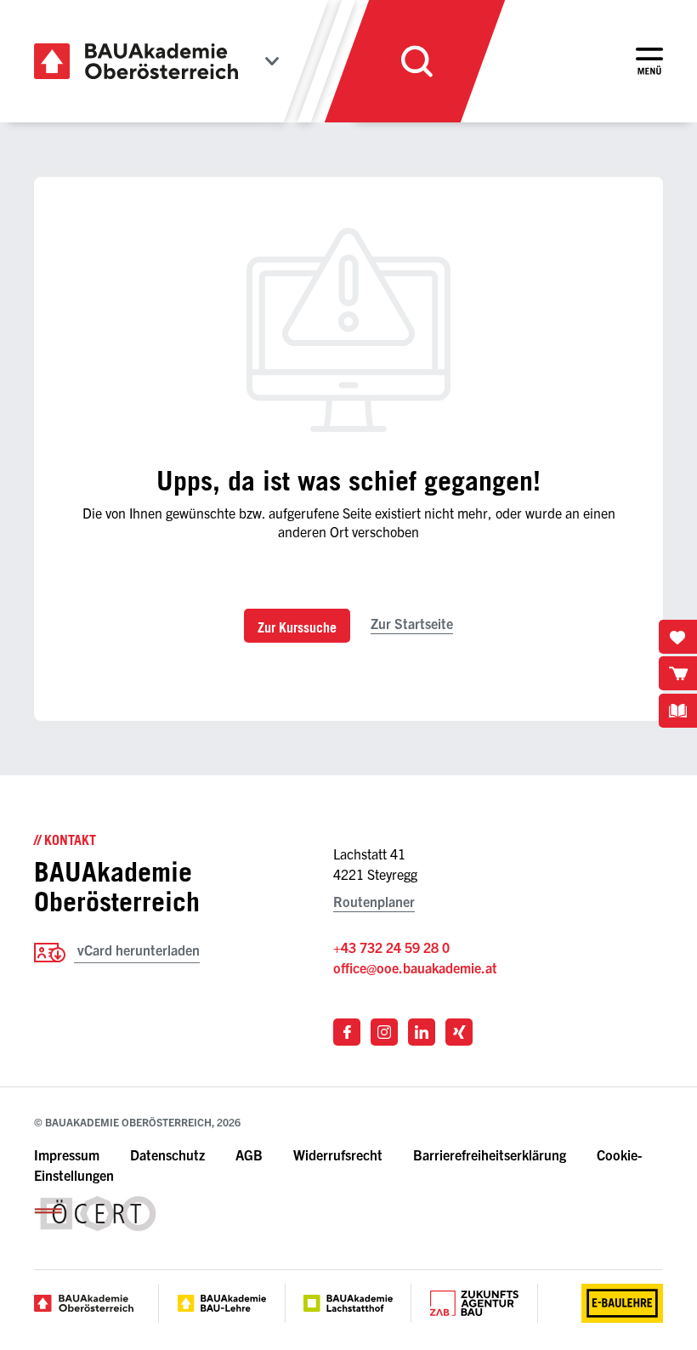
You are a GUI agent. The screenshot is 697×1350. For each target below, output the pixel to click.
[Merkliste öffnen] (678, 637)
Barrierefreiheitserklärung (491, 1154)
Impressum (66, 1154)
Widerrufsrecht (337, 1154)
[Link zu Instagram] (384, 1032)
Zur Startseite (412, 623)
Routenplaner (374, 901)
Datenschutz (167, 1154)
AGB (249, 1154)
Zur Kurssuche (297, 627)
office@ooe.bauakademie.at (415, 967)
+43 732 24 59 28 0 (391, 947)
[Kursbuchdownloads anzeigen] (678, 711)
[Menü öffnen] (649, 61)
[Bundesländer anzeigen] (272, 61)
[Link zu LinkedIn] (421, 1032)
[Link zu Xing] (459, 1032)
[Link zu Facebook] (346, 1032)
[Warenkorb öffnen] (678, 673)
